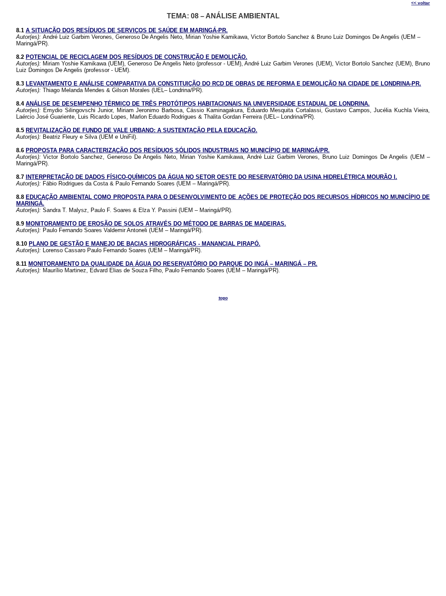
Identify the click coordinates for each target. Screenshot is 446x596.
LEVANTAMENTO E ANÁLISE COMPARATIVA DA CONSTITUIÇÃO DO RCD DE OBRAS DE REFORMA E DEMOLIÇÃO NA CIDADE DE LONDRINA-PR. (223, 83)
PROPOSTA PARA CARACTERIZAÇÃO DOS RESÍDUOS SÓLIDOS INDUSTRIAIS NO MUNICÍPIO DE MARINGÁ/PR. (178, 150)
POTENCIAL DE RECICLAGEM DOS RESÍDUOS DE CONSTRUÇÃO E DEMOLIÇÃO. (136, 57)
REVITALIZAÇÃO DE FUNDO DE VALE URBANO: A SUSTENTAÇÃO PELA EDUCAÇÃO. (141, 130)
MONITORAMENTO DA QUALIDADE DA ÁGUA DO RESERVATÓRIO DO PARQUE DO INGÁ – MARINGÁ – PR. (173, 263)
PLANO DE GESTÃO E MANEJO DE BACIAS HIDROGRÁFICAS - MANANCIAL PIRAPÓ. (144, 243)
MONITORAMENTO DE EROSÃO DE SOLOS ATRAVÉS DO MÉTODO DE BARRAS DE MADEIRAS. (156, 223)
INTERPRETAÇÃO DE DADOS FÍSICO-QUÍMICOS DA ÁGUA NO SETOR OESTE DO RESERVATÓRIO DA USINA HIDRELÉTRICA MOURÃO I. (211, 177)
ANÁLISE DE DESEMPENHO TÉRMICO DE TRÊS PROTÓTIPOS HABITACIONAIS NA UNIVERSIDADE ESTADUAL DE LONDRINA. (198, 103)
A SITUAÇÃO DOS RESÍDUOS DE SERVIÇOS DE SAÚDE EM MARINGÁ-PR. (127, 30)
